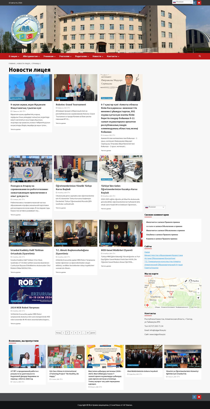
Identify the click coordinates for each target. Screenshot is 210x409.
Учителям (64, 56)
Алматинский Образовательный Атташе (163, 264)
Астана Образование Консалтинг (159, 258)
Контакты (112, 56)
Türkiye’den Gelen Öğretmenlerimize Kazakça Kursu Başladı (119, 189)
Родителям (81, 56)
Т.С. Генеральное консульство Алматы (162, 261)
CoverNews (115, 405)
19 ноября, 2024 (62, 192)
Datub (147, 252)
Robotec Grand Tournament (71, 104)
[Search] (199, 56)
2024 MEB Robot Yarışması (25, 307)
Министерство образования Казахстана (163, 255)
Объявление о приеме (172, 226)
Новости (97, 56)
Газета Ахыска (151, 267)
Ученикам (48, 56)
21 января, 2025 (107, 135)
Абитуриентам (30, 56)
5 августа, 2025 (172, 377)
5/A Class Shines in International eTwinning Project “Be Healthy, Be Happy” (64, 373)
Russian (152, 207)
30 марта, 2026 (94, 387)
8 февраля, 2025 (62, 108)
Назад (58, 333)
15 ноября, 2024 (16, 257)
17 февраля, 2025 (17, 111)
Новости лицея (16, 98)
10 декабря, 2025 (134, 374)
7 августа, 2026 (16, 382)
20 (87, 333)
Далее (92, 333)
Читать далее (16, 129)
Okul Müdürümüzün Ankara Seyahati (142, 371)
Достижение (15, 365)
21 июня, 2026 (55, 379)
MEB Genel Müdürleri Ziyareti (116, 250)
